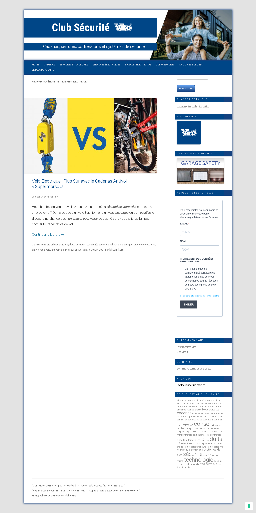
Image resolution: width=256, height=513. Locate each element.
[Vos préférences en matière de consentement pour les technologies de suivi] (249, 506)
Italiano (181, 106)
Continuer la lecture (48, 234)
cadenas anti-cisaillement (205, 413)
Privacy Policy (39, 495)
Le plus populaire (43, 69)
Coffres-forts (165, 64)
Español (204, 106)
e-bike (180, 428)
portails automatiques (188, 440)
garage (188, 428)
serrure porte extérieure (195, 447)
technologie (198, 459)
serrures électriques (106, 64)
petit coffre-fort (213, 435)
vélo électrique (208, 464)
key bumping (193, 431)
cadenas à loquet (211, 419)
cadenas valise (195, 419)
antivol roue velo (41, 249)
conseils (204, 423)
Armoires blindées (191, 64)
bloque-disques (210, 409)
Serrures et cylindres (74, 64)
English (192, 106)
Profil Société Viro (186, 346)
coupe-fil (219, 425)
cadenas (184, 413)
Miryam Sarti (116, 249)
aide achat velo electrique (118, 244)
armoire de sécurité (191, 406)
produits (211, 439)
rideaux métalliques (197, 443)
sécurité (192, 454)
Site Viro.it (182, 351)
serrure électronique (193, 450)
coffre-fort (188, 424)
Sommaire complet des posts (194, 368)
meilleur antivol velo (76, 249)
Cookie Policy (53, 495)
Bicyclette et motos (138, 64)
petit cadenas (199, 435)
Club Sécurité (82, 27)
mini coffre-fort (184, 435)
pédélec (181, 443)
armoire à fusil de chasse (189, 409)
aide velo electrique (144, 244)
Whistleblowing (68, 495)
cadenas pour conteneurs (206, 416)
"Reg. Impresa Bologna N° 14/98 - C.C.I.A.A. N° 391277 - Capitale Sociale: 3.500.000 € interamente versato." (86, 490)
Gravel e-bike (199, 428)
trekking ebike (192, 464)
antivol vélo (57, 249)
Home (35, 64)
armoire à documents (212, 406)
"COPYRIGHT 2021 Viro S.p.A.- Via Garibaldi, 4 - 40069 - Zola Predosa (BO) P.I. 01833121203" (78, 485)
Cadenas (49, 64)
